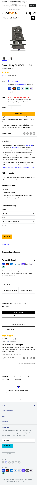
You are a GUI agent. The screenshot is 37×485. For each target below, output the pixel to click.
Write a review (18, 312)
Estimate (7, 236)
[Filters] (3, 329)
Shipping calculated (20, 84)
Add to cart (18, 113)
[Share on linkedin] (34, 358)
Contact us (5, 122)
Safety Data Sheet (26, 290)
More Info (32, 5)
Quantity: (4, 107)
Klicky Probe (29, 145)
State (3, 218)
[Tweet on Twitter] (31, 133)
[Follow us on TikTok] (19, 462)
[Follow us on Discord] (6, 462)
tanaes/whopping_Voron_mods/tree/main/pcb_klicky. (18, 167)
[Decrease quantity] (10, 107)
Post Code (5, 226)
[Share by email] (34, 133)
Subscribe (7, 445)
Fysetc (4, 75)
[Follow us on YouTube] (16, 462)
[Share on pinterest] (31, 358)
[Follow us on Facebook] (3, 462)
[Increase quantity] (19, 107)
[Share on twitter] (27, 358)
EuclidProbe (14, 147)
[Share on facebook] (24, 358)
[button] (6, 72)
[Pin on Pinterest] (27, 133)
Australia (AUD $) (7, 453)
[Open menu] (2, 13)
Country (4, 209)
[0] (34, 13)
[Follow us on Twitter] (9, 462)
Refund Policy (6, 244)
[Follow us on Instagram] (13, 462)
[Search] (33, 18)
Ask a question (18, 316)
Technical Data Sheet (10, 290)
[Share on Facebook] (24, 133)
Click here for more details (22, 127)
